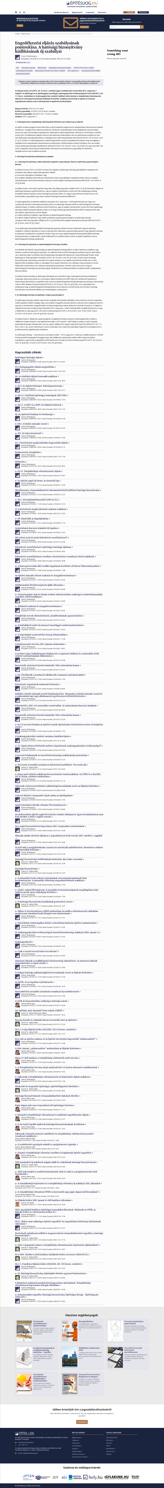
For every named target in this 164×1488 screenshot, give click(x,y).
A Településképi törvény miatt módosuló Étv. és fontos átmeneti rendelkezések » (58, 1067)
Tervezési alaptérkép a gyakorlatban (134, 1322)
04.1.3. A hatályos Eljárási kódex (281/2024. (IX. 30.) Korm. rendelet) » (49, 1264)
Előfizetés (130, 12)
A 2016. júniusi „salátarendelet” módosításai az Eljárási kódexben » (48, 1048)
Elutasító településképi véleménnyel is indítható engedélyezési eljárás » (53, 1115)
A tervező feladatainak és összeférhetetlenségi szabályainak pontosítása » (52, 755)
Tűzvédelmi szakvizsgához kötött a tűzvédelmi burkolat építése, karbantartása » (57, 923)
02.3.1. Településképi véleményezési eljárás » (40, 471)
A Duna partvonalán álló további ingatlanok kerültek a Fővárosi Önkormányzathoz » (59, 566)
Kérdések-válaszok (61, 12)
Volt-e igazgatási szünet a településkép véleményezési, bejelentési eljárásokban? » (58, 1245)
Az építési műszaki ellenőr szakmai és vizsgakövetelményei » (46, 575)
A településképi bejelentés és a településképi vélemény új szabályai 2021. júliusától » (59, 1183)
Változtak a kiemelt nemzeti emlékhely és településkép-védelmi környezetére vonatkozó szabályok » (54, 1135)
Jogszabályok (76, 1446)
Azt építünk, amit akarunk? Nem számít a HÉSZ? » (39, 1010)
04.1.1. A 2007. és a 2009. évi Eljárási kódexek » (40, 405)
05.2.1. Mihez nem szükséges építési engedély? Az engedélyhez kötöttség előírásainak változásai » (58, 1222)
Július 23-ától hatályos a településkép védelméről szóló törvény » (47, 1058)
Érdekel (20, 25)
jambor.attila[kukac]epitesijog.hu (28, 1453)
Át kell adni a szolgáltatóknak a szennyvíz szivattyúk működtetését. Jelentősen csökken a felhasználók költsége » (59, 848)
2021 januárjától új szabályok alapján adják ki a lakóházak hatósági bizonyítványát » (56, 1162)
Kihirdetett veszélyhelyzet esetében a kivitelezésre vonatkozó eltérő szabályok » (55, 556)
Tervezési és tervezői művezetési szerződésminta (133, 1350)
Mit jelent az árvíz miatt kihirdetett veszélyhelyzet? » (42, 537)
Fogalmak (75, 1440)
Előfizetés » (21, 462)
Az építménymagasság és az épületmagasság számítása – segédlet (43, 1350)
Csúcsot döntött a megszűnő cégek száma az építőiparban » (44, 795)
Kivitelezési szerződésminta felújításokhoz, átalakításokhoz (40, 1378)
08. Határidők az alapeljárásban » (33, 518)
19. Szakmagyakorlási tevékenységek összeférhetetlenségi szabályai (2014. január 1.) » (58, 932)
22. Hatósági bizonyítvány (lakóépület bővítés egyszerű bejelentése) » (52, 1273)
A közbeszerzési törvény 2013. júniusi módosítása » (40, 644)
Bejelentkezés (143, 12)
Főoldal (17, 34)
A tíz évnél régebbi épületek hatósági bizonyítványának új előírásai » (51, 1124)
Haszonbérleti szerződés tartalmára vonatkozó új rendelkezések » (48, 991)
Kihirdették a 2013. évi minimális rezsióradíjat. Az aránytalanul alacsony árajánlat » (56, 705)
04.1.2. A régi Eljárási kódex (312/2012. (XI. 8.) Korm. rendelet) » (46, 1029)
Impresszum (110, 1451)
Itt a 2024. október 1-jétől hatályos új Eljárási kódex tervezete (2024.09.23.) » (52, 1254)
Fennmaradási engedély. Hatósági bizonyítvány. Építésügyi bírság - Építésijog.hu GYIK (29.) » (56, 1296)
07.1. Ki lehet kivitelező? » (30, 433)
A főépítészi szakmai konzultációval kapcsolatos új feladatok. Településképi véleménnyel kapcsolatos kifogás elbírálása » (53, 1284)
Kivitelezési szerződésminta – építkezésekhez (40, 1323)
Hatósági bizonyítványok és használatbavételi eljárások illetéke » (47, 1096)
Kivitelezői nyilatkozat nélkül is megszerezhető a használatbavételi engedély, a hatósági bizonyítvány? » (59, 1234)
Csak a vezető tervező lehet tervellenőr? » (38, 951)
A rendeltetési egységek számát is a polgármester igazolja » (47, 1144)
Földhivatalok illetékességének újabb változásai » (40, 585)
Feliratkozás (84, 27)
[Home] (82, 4)
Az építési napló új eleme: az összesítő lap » (39, 481)
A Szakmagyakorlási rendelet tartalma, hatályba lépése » (43, 736)
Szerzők (108, 1443)
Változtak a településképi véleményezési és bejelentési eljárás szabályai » (54, 1077)
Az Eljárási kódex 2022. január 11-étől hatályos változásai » (44, 1200)
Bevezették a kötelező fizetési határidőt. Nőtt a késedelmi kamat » (48, 665)
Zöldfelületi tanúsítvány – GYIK (90, 1349)
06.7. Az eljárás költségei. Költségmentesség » (40, 386)
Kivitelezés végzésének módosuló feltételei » (38, 684)
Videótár (74, 1449)
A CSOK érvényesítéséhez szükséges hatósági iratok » (42, 1001)
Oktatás (108, 1454)
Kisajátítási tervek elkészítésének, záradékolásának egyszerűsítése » (49, 616)
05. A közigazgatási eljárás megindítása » (35, 367)
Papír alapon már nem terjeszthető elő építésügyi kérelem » (45, 1105)
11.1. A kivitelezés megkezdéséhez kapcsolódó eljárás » (42, 443)
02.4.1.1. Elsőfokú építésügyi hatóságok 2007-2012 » (42, 395)
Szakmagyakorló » (24, 942)
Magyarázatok (77, 12)
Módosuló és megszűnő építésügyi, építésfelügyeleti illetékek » (47, 1086)
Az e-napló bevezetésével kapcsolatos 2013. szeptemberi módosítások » (50, 826)
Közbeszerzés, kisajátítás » (28, 452)
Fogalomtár (90, 12)
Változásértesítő (111, 1437)
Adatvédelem (110, 1449)
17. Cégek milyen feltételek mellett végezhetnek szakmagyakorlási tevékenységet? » (60, 746)
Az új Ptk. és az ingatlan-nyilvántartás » (34, 982)
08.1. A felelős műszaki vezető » (33, 424)
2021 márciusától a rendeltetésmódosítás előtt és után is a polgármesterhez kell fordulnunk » (56, 1173)
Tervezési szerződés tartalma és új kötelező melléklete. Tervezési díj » (52, 765)
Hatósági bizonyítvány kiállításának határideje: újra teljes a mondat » (49, 859)
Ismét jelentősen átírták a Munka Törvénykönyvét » (41, 805)
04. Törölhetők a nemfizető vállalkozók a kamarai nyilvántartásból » (51, 675)
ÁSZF (108, 1446)
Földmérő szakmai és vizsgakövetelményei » (40, 606)
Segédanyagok (76, 1451)
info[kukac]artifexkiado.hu (26, 1442)
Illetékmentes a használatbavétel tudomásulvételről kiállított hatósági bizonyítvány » (58, 490)
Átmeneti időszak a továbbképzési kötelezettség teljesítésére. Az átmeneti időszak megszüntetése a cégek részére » (56, 962)
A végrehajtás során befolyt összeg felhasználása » (42, 635)
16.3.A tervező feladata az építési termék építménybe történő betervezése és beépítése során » (59, 725)
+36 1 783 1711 (23, 1445)
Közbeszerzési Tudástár (79, 1457)
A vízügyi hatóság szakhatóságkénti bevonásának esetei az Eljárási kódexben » (54, 972)
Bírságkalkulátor (86, 1321)
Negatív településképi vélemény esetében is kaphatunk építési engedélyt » (55, 1153)
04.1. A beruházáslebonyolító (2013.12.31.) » (38, 500)
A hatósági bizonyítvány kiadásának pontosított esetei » (45, 902)
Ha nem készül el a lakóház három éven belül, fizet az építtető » (46, 1020)
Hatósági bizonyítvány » (27, 869)
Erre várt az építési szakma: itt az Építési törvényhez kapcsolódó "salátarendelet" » (56, 1039)
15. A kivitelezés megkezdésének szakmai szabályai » (41, 509)
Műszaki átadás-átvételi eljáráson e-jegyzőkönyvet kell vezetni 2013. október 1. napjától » (58, 837)
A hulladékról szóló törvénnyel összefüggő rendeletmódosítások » (51, 625)
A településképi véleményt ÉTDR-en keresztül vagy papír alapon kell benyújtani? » (58, 1192)
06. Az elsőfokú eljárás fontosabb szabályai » (37, 376)
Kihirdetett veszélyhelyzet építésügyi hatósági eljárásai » (44, 547)
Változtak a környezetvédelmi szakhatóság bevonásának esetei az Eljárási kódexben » (57, 786)
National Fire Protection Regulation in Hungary (89, 1376)
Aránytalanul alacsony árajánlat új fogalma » (37, 528)
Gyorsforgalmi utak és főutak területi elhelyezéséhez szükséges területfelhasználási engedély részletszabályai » (59, 595)
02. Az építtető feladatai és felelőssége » (35, 414)
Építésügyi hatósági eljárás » (29, 357)
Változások (102, 12)
